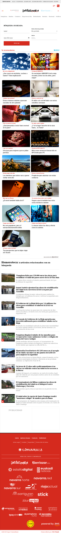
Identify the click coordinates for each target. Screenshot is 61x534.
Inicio (17, 438)
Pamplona (4, 16)
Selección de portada (37, 28)
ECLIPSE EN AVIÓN (37, 1)
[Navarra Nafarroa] (45, 514)
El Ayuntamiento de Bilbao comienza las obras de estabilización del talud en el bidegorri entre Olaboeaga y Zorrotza (36, 384)
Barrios (11, 16)
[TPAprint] (15, 514)
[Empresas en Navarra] (8, 508)
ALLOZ (13, 1)
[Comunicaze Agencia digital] (30, 449)
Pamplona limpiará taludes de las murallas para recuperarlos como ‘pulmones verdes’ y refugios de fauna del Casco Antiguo (37, 337)
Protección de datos (42, 442)
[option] (30, 10)
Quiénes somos (25, 438)
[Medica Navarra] (23, 508)
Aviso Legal (16, 442)
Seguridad (31, 442)
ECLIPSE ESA (19, 1)
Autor (33, 35)
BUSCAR (16, 43)
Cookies (24, 442)
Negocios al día (27, 16)
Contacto (34, 438)
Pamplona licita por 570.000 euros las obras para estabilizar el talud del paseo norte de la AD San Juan (37, 277)
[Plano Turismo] (52, 508)
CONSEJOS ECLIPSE (48, 1)
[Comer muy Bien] (38, 508)
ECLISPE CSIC (27, 1)
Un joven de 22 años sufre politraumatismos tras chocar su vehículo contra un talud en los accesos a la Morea (37, 368)
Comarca (17, 16)
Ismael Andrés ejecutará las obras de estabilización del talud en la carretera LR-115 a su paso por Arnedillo (37, 290)
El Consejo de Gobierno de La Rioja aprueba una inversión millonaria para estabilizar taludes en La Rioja (36, 321)
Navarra (44, 16)
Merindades (37, 16)
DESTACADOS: (6, 1)
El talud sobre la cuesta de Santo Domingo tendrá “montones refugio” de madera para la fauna (36, 397)
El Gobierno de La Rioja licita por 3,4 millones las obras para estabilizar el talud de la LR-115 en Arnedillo (36, 305)
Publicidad (42, 438)
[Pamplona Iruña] (30, 514)
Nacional (51, 16)
